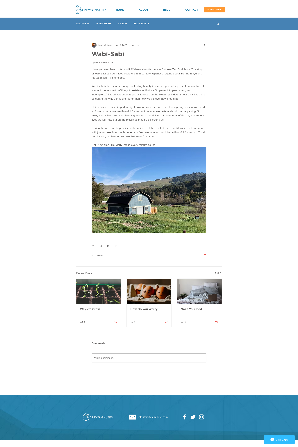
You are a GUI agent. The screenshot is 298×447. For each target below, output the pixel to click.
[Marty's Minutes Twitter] (193, 417)
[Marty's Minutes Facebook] (184, 417)
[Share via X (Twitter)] (100, 245)
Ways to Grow (90, 309)
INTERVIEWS (104, 24)
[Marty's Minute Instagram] (201, 417)
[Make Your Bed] (199, 291)
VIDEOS (122, 24)
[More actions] (204, 45)
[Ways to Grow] (98, 291)
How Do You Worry (144, 309)
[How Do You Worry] (149, 291)
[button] (214, 9)
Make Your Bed (191, 309)
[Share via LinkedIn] (108, 245)
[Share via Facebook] (93, 245)
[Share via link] (115, 245)
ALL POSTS (83, 24)
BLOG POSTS (141, 24)
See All (218, 273)
